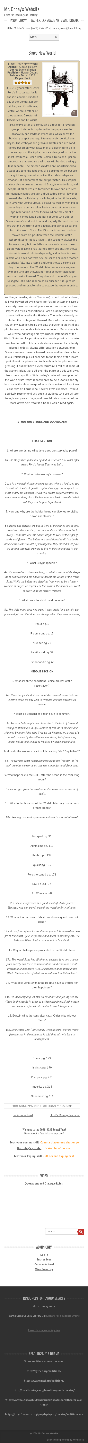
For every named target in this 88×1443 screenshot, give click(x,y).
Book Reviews (49, 1105)
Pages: (19, 78)
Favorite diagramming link (44, 1330)
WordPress (78, 1439)
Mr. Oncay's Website (21, 9)
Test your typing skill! (28, 1156)
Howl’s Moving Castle (65, 1115)
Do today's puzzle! (29, 1148)
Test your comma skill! (24, 1142)
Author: (13, 66)
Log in (44, 1255)
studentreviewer (30, 1105)
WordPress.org (44, 1269)
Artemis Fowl (23, 1115)
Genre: (13, 69)
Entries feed (44, 1259)
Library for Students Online (63, 1316)
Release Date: (19, 75)
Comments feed (44, 1264)
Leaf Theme (53, 1439)
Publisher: (13, 72)
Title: (11, 63)
